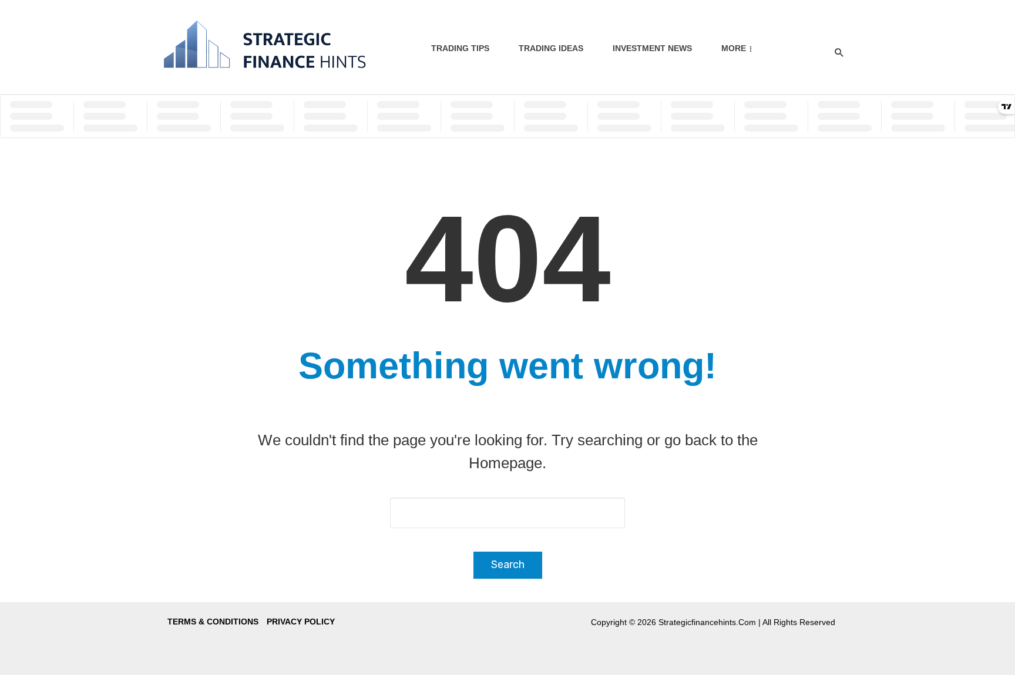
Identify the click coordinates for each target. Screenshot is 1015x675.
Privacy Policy (301, 621)
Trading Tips (460, 48)
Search (508, 564)
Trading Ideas (551, 48)
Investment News (652, 48)
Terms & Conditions (212, 621)
